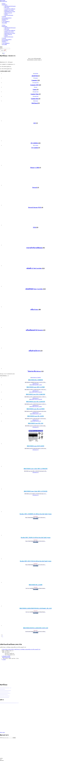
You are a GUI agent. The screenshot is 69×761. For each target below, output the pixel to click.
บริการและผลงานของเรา (7, 17)
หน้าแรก (3, 3)
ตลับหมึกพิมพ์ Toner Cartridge (9, 11)
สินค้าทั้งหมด (4, 4)
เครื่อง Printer (6, 7)
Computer (6, 35)
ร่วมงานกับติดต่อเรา (6, 21)
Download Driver (5, 40)
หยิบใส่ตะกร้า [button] (35, 518)
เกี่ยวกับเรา (4, 20)
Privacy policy (2, 732)
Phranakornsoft (41, 756)
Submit (14, 737)
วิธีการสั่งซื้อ (4, 22)
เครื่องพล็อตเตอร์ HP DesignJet (10, 6)
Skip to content (2, 0)
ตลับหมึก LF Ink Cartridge (9, 10)
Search (1, 46)
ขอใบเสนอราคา (36, 383)
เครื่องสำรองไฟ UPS (8, 12)
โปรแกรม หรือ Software (8, 15)
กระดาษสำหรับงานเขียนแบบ (9, 8)
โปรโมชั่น (4, 16)
